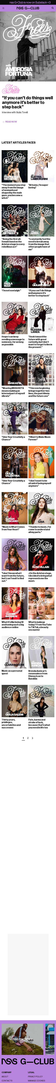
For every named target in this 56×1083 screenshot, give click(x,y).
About (5, 1077)
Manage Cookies (36, 1081)
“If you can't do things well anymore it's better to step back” (27, 102)
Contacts (7, 1081)
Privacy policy (35, 1077)
